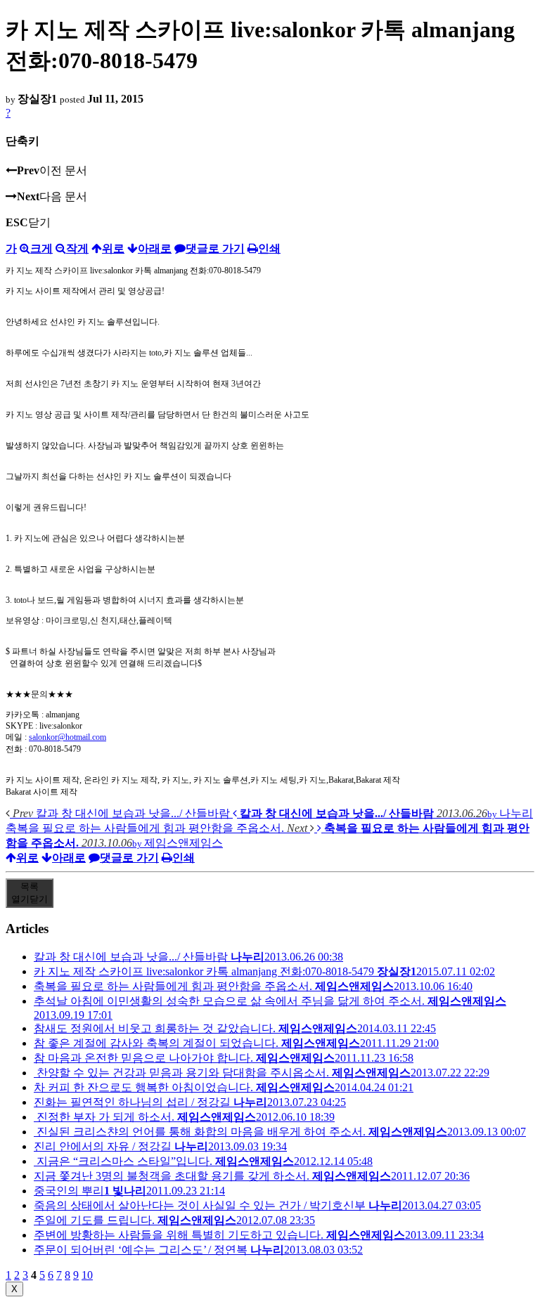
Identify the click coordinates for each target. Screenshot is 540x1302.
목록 (29, 892)
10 (87, 1275)
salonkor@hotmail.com (67, 737)
